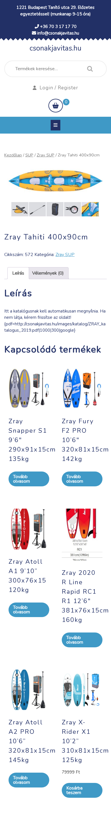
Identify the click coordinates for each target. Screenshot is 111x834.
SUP (29, 155)
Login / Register (59, 87)
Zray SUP (45, 155)
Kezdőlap (13, 155)
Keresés (88, 69)
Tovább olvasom (21, 479)
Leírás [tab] (18, 273)
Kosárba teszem (74, 790)
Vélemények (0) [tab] (48, 273)
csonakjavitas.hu (55, 48)
